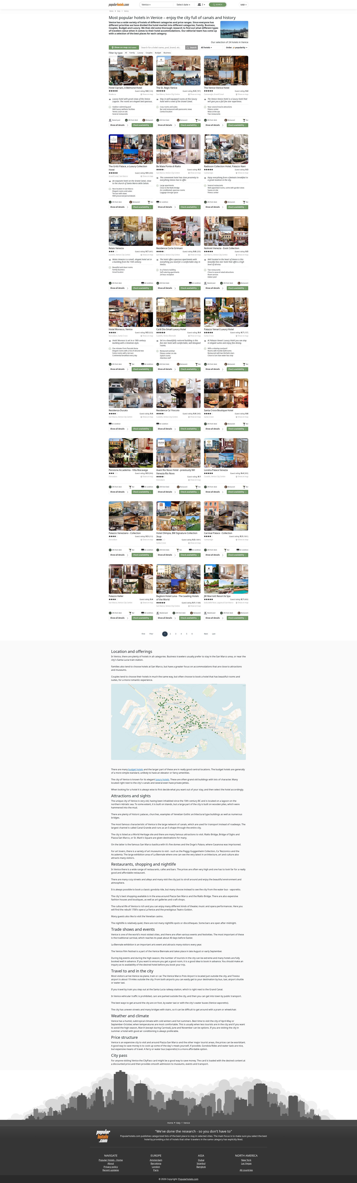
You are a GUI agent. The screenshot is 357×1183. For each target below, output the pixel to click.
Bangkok (201, 1166)
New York (246, 1160)
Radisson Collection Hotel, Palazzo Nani (225, 166)
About (111, 1163)
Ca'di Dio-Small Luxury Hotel (171, 329)
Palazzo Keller (116, 596)
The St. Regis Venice (166, 87)
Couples (149, 52)
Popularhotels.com (188, 1179)
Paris (156, 1170)
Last (213, 634)
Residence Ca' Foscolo (167, 410)
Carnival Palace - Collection (218, 533)
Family (132, 52)
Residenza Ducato (118, 410)
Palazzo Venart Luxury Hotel (219, 329)
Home (111, 11)
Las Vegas (246, 1163)
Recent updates (110, 1170)
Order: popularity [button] (235, 47)
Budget (158, 52)
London (156, 1166)
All (126, 52)
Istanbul (201, 1163)
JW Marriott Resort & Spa (217, 596)
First (143, 634)
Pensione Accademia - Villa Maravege (128, 470)
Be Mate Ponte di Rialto (168, 166)
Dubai (201, 1160)
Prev (151, 634)
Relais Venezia (116, 248)
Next (206, 634)
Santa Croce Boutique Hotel (218, 410)
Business (167, 52)
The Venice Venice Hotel (216, 87)
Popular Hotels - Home (111, 1160)
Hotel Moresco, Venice (120, 329)
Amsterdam (156, 1160)
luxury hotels (162, 779)
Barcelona (156, 1163)
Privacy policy (111, 1166)
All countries (246, 1170)
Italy (118, 11)
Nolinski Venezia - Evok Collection (221, 248)
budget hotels (135, 769)
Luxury (140, 52)
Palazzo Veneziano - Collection (125, 533)
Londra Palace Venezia (216, 470)
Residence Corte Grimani (169, 248)
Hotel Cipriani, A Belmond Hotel (125, 87)
